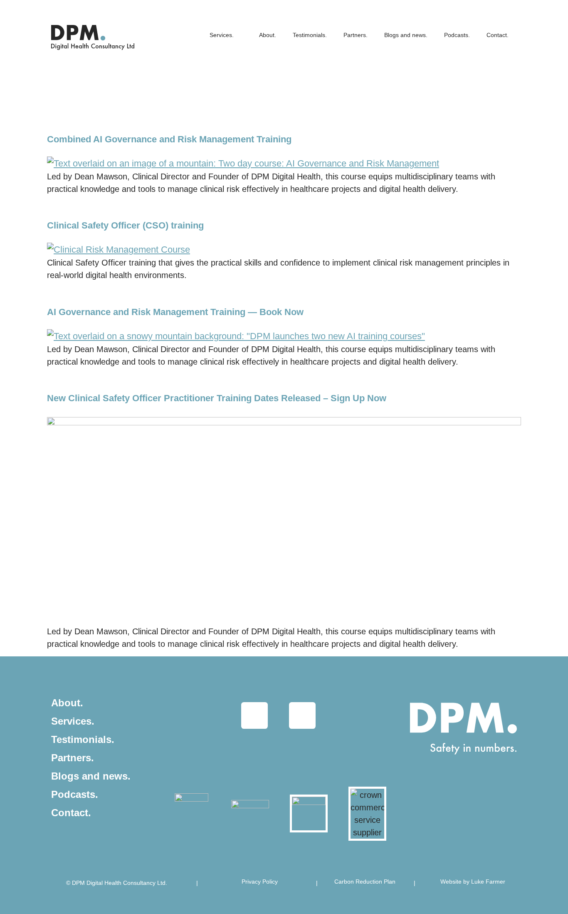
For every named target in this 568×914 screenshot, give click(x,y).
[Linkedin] (254, 715)
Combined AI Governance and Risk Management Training (169, 139)
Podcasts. (457, 35)
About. (267, 35)
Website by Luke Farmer (472, 881)
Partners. (355, 35)
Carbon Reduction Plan (364, 881)
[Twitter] (302, 715)
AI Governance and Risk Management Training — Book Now (175, 312)
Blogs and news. (405, 35)
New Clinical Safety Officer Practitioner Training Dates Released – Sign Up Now (216, 398)
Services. (222, 35)
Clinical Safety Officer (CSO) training (125, 225)
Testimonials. (310, 35)
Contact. (498, 35)
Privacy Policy (260, 881)
